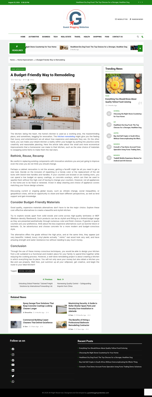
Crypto (116, 133)
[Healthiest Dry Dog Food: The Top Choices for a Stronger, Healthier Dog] (52, 48)
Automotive (34, 37)
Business (46, 37)
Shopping (97, 37)
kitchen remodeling (66, 136)
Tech (55, 37)
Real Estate (66, 37)
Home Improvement (18, 69)
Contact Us (117, 37)
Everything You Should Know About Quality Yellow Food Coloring (103, 348)
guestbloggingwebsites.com (98, 393)
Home (23, 37)
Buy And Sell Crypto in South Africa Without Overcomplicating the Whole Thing (127, 138)
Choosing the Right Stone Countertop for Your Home (98, 353)
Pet (115, 122)
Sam (71, 315)
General (117, 111)
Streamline (28, 312)
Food (107, 37)
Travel (77, 37)
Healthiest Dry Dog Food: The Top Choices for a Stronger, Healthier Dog (102, 2)
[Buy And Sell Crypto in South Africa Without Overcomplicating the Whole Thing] (123, 48)
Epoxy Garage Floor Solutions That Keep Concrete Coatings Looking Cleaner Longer (38, 306)
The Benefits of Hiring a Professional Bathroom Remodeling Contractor (79, 322)
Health (87, 37)
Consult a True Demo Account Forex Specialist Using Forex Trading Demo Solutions (127, 149)
